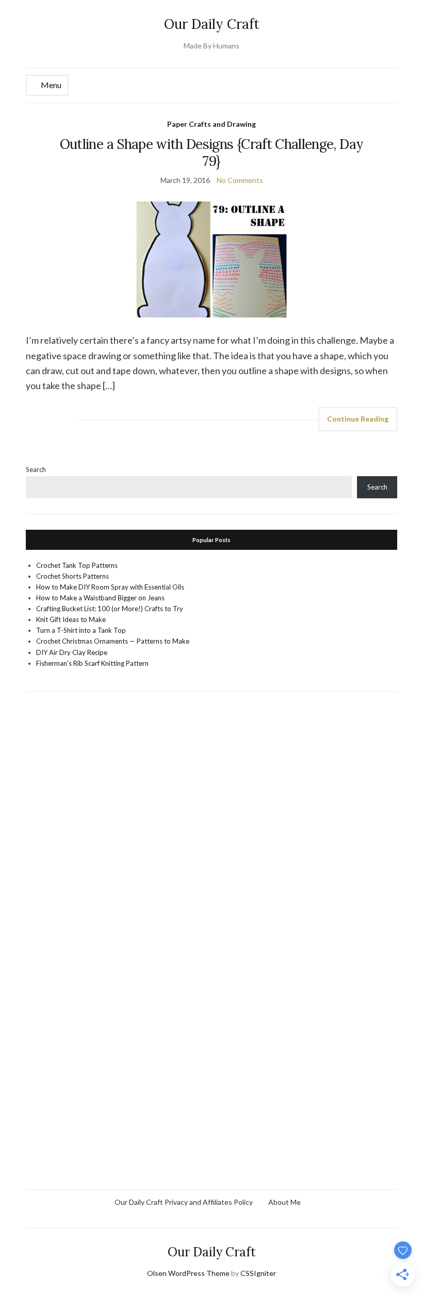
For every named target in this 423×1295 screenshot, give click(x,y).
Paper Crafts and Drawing (211, 124)
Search (36, 469)
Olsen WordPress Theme (188, 1273)
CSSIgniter (258, 1273)
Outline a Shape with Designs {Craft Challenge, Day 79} (212, 153)
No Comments (240, 180)
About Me (284, 1202)
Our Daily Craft (211, 23)
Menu (50, 85)
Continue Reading (357, 418)
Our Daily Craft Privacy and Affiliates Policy (184, 1202)
